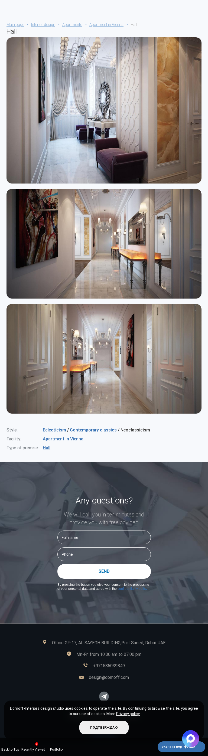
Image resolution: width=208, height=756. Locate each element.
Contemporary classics (93, 430)
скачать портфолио (179, 746)
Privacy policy (128, 714)
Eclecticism (54, 430)
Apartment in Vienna (63, 438)
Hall (46, 447)
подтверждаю (104, 727)
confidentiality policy (132, 589)
